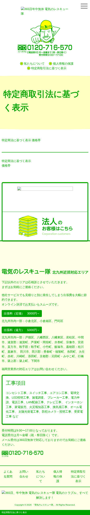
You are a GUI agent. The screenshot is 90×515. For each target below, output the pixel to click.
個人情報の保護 (63, 63)
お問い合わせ (23, 474)
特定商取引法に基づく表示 (48, 68)
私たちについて (34, 63)
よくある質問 (8, 474)
